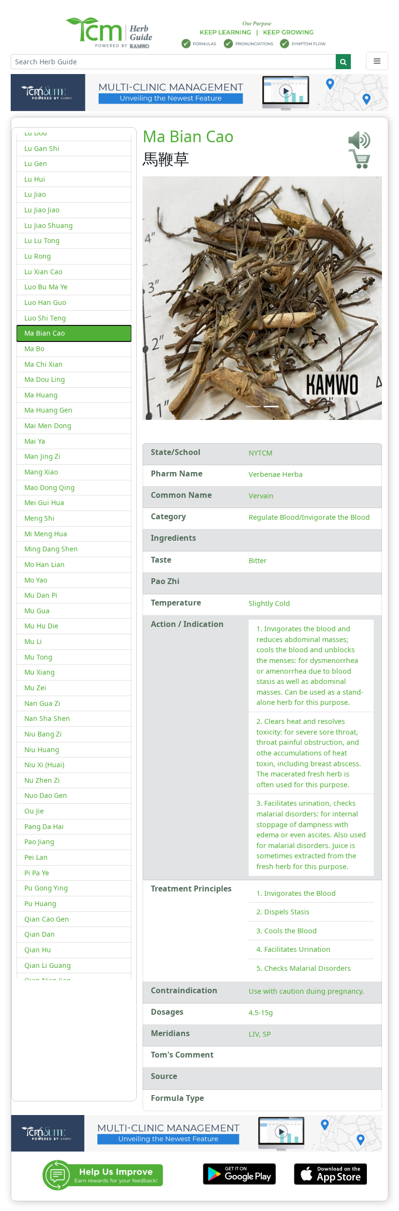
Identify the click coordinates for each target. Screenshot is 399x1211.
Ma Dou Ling (44, 379)
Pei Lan (36, 857)
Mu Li (33, 641)
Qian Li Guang (47, 965)
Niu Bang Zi (43, 733)
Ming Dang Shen (51, 548)
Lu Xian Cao (43, 271)
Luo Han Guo (45, 302)
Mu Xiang (39, 672)
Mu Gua (37, 610)
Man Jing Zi (42, 456)
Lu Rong (37, 256)
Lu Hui (34, 179)
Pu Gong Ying (46, 887)
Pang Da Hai (44, 826)
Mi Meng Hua (45, 533)
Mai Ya (34, 441)
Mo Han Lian (44, 564)
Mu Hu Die (41, 625)
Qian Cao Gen (46, 919)
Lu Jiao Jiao (41, 209)
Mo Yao (35, 580)
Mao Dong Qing (49, 487)
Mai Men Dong (47, 425)
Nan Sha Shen (47, 718)
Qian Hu (37, 949)
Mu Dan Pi (40, 595)
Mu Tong (38, 657)
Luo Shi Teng (45, 317)
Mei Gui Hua (44, 502)
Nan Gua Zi (42, 703)
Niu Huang (41, 749)
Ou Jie (34, 810)
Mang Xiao (41, 471)
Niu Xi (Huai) (44, 764)
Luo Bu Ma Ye (46, 286)
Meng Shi (39, 518)
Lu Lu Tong (41, 240)
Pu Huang (40, 903)
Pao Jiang (39, 841)
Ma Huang (40, 394)
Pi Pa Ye (36, 872)
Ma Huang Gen (48, 410)
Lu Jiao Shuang (48, 225)
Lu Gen (35, 163)
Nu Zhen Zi (42, 780)
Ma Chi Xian (43, 364)
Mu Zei (35, 687)
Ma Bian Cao (44, 333)
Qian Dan (39, 934)
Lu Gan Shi (41, 148)
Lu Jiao (35, 194)
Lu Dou (35, 132)
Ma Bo (34, 348)
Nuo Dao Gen (45, 795)
